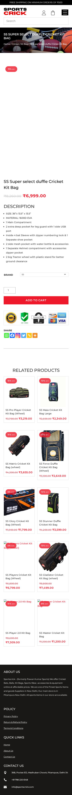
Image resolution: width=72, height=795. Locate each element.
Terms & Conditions (13, 728)
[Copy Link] (29, 335)
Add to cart (36, 300)
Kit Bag (24, 44)
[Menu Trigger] (65, 12)
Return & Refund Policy (15, 722)
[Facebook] (12, 335)
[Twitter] (23, 335)
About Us (8, 750)
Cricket (15, 44)
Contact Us (9, 756)
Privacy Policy (11, 716)
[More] (35, 335)
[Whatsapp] (6, 335)
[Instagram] (17, 335)
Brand (8, 274)
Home (7, 44)
